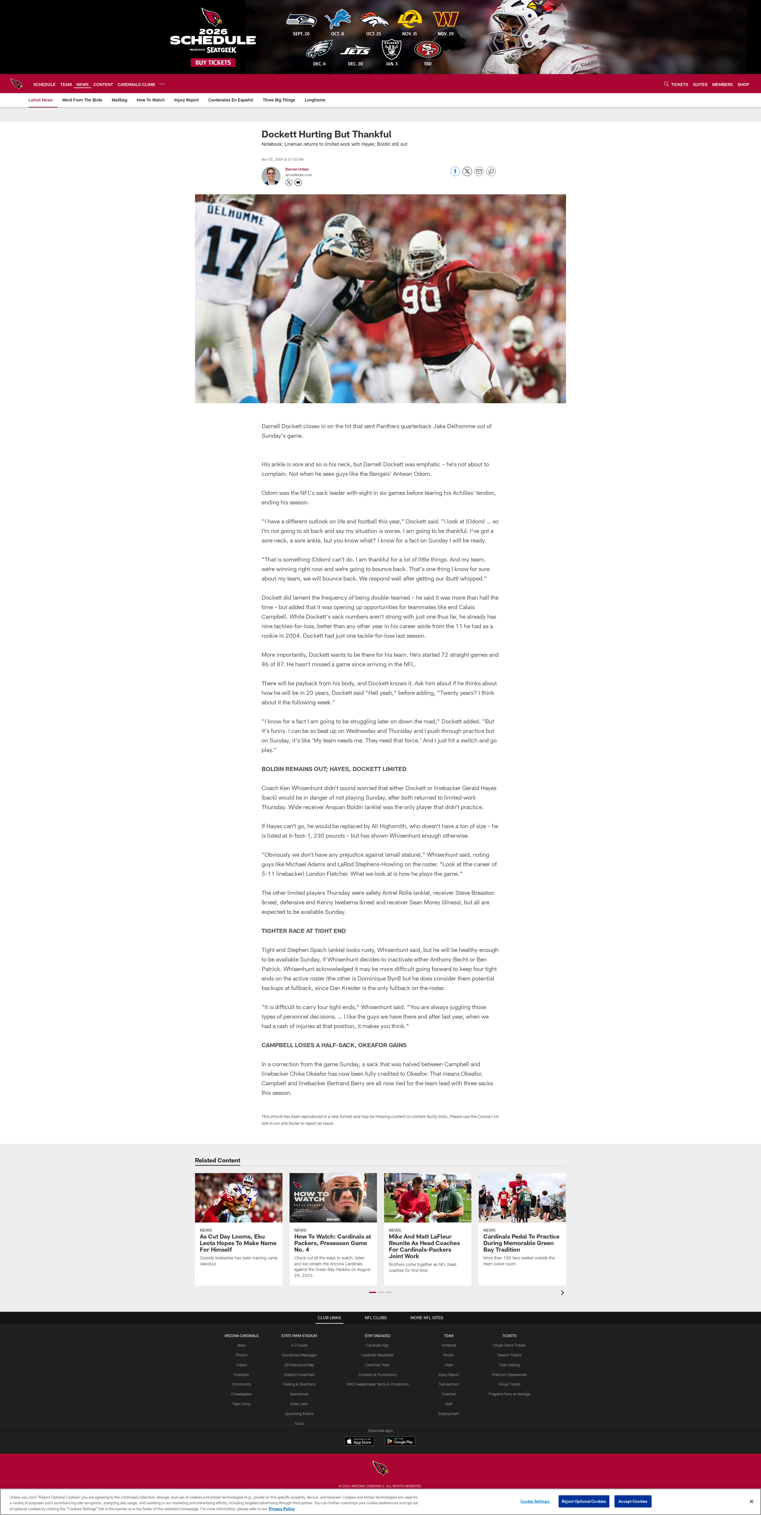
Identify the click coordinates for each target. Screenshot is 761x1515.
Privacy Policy (282, 1508)
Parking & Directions (299, 1384)
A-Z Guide (299, 1345)
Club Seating (509, 1365)
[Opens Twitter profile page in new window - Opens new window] (289, 182)
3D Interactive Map (299, 1365)
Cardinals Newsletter (377, 1355)
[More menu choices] (162, 84)
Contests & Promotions (378, 1374)
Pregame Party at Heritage (509, 1394)
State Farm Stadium (299, 1335)
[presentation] (563, 1293)
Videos (241, 1365)
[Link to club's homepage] (17, 83)
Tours (299, 1423)
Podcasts (241, 1374)
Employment (448, 1413)
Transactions (449, 1384)
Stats (449, 1365)
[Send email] (479, 174)
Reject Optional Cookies (584, 1501)
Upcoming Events (299, 1413)
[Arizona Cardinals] (380, 1468)
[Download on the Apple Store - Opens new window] (359, 1442)
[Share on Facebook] (455, 174)
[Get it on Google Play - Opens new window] (400, 1444)
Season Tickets (509, 1355)
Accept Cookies (633, 1501)
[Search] (666, 84)
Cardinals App (377, 1345)
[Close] (751, 1501)
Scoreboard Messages (299, 1355)
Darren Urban (297, 169)
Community (241, 1384)
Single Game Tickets (509, 1345)
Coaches (449, 1394)
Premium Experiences (509, 1374)
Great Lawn (299, 1404)
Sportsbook (299, 1394)
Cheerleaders (241, 1394)
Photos (241, 1355)
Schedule (448, 1345)
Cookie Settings (535, 1501)
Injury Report (448, 1374)
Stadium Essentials (299, 1374)
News (241, 1345)
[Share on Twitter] (467, 174)
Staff (449, 1404)
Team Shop (241, 1404)
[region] (380, 1502)
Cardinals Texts (377, 1365)
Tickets (509, 1335)
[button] (373, 1292)
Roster (449, 1355)
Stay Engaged (377, 1335)
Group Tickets (509, 1384)
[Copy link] (491, 172)
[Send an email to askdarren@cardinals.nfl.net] (298, 182)
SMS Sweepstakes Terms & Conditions (377, 1384)
